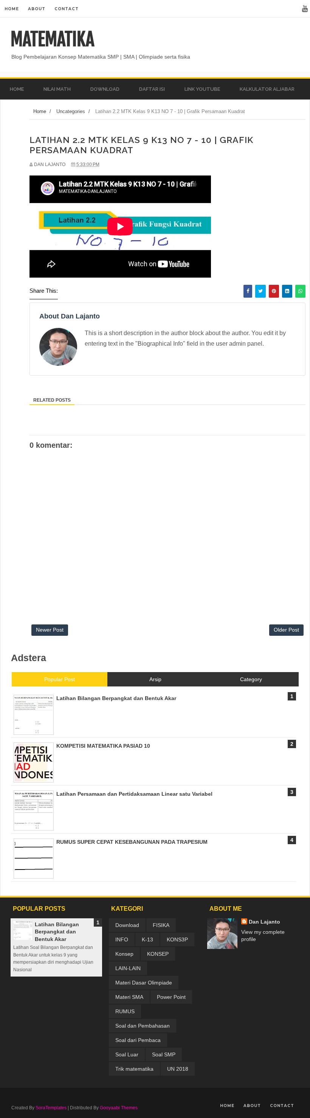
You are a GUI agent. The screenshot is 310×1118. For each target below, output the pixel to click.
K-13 (147, 939)
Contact (66, 8)
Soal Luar (126, 1054)
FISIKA (161, 925)
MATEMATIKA (52, 39)
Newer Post (50, 630)
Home (12, 8)
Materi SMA (129, 997)
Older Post (286, 630)
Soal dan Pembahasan (142, 1026)
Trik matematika (134, 1069)
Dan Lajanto (264, 922)
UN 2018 (177, 1069)
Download (127, 925)
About (36, 8)
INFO (121, 939)
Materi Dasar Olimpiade (143, 983)
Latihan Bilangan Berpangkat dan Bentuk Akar (57, 931)
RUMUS (125, 1011)
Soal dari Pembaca (138, 1040)
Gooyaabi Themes (119, 1107)
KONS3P (177, 939)
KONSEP (158, 954)
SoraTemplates (51, 1107)
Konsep (124, 954)
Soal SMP (163, 1054)
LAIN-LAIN (128, 968)
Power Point (171, 997)
